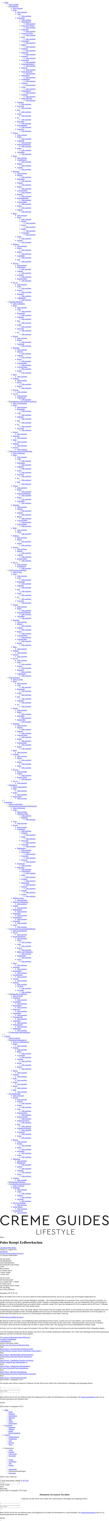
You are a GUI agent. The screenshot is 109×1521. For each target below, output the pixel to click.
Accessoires (25, 233)
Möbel (19, 1051)
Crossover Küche (27, 33)
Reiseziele (33, 806)
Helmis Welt (21, 720)
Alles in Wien (17, 572)
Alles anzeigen (22, 12)
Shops (19, 217)
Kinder (19, 206)
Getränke (16, 1178)
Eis (18, 118)
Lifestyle (7, 1036)
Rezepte (17, 1094)
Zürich (17, 678)
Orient (15, 925)
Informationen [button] (9, 1448)
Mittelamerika (17, 910)
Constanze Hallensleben (8, 1248)
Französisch (25, 41)
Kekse (19, 1147)
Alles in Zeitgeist (18, 1186)
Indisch (23, 45)
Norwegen (24, 841)
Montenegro (25, 883)
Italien (23, 875)
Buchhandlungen (23, 198)
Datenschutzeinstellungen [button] (17, 1471)
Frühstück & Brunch (24, 1128)
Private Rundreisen (19, 936)
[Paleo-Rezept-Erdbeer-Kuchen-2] (12, 1253)
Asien (15, 821)
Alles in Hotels (18, 996)
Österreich (24, 856)
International (13, 785)
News (10, 1444)
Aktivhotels (17, 1021)
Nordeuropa (21, 829)
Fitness (19, 252)
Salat (18, 1124)
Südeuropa (20, 867)
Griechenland (25, 871)
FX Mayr (20, 986)
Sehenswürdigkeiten (24, 144)
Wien (25, 570)
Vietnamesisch (26, 91)
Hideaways (16, 1009)
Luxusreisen (8, 802)
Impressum (12, 1473)
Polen (15, 789)
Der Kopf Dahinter (19, 1203)
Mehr (14, 1090)
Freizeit (15, 133)
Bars (18, 110)
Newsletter (12, 1456)
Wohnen (15, 1048)
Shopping (16, 171)
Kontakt (11, 1452)
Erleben (27, 1032)
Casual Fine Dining (27, 26)
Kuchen (19, 1144)
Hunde (15, 1086)
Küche (19, 1063)
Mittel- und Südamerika (25, 952)
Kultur (19, 148)
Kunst (15, 156)
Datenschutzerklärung (88, 1397)
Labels (19, 236)
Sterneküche (25, 75)
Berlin (16, 6)
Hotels (19, 137)
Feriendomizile (18, 1017)
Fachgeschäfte (22, 202)
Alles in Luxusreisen (15, 804)
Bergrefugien (17, 1005)
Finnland (24, 833)
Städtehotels (17, 1028)
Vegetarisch (21, 1132)
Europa (15, 825)
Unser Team (13, 1454)
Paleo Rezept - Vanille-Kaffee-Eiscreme (13, 1378)
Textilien (20, 1059)
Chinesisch (25, 29)
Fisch (23, 37)
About (11, 1450)
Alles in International (20, 787)
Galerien (20, 167)
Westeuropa (21, 864)
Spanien (24, 890)
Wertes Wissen (18, 1207)
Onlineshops (21, 1182)
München (29, 451)
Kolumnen (16, 1188)
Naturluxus (16, 998)
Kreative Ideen (22, 279)
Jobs (10, 1463)
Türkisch (24, 83)
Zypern (23, 894)
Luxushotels (17, 1002)
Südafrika (24, 818)
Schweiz (24, 860)
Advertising (12, 1462)
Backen (15, 1140)
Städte (6, 3)
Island (23, 837)
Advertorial (4, 1251)
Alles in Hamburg (19, 304)
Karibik (15, 906)
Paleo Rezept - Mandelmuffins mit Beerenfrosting (16, 1355)
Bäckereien (21, 179)
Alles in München (19, 453)
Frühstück (20, 102)
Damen (23, 221)
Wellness (16, 244)
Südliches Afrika (22, 814)
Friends (11, 1465)
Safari (15, 963)
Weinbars (24, 95)
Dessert (19, 1167)
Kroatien (24, 879)
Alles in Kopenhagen (20, 403)
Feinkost (20, 183)
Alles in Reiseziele (19, 808)
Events (11, 1460)
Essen (15, 10)
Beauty (19, 187)
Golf (10, 1441)
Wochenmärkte (22, 125)
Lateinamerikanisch (27, 64)
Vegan (23, 87)
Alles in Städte (13, 4)
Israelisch (24, 49)
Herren (23, 225)
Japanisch (24, 56)
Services (15, 263)
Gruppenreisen (18, 975)
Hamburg (19, 302)
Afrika (15, 810)
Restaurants (21, 18)
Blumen (19, 194)
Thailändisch (25, 79)
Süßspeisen (16, 1159)
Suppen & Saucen (23, 1120)
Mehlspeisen (21, 1163)
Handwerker (21, 267)
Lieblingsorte (21, 298)
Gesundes (20, 1170)
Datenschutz (13, 1469)
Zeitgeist (28, 1184)
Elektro (19, 1067)
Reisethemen (31, 929)
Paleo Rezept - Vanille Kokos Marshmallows (15, 1366)
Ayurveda (20, 990)
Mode (15, 213)
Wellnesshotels (18, 1025)
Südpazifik (16, 921)
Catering (20, 271)
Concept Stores (22, 190)
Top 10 (15, 282)
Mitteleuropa (21, 848)
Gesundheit (21, 256)
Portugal (24, 887)
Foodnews (20, 129)
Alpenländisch (26, 22)
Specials (20, 240)
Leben (19, 1191)
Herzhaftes (20, 1151)
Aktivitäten (20, 152)
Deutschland (25, 852)
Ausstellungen (22, 160)
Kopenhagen (32, 401)
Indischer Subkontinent (20, 902)
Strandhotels (17, 1013)
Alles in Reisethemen (20, 931)
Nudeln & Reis (22, 1113)
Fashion (19, 210)
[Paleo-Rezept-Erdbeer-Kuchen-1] (12, 1317)
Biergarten (20, 121)
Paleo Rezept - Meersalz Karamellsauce (13, 1372)
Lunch (19, 114)
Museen (19, 164)
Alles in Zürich (18, 679)
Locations (20, 275)
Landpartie (20, 141)
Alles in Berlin (18, 8)
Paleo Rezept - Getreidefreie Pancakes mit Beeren (16, 1360)
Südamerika (17, 913)
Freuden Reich (18, 1211)
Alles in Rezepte (18, 1096)
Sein (18, 259)
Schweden (24, 844)
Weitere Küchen (26, 98)
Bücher (15, 1071)
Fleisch (19, 1105)
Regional (24, 68)
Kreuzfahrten (17, 971)
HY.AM (25, 1480)
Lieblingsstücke (21, 1040)
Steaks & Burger (26, 72)
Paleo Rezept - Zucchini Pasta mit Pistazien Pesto (16, 1349)
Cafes (19, 14)
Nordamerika (17, 917)
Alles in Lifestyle (14, 1038)
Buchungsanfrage (14, 1433)
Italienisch (24, 52)
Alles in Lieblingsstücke (21, 1042)
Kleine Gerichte (22, 1117)
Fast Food (20, 106)
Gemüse (20, 1101)
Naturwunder (17, 796)
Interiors (20, 175)
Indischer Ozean (18, 898)
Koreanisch (25, 60)
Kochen (15, 1097)
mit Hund (20, 1199)
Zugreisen (16, 967)
